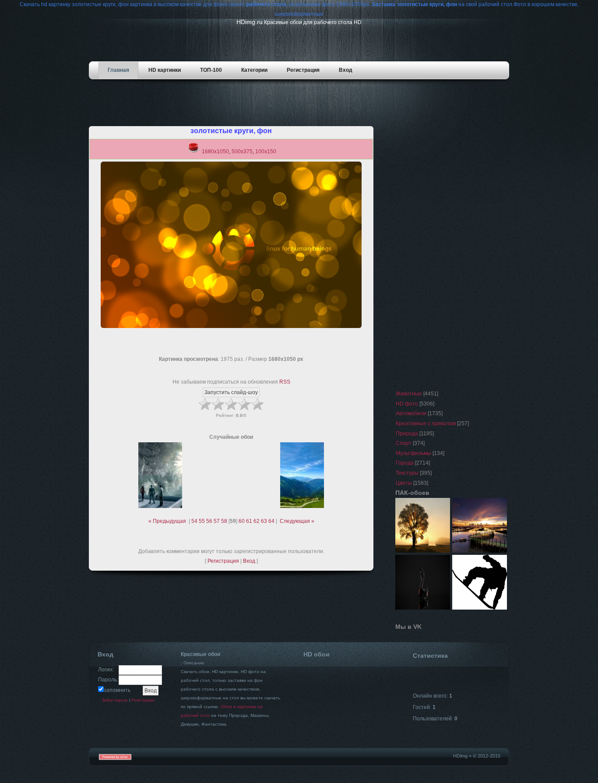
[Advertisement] (301, 106)
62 (256, 521)
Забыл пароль (115, 700)
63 (264, 521)
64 (271, 521)
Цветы (404, 483)
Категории (254, 70)
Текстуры (407, 473)
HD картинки (164, 70)
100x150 (265, 151)
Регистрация (303, 70)
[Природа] (422, 553)
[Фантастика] (422, 610)
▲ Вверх (580, 17)
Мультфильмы (413, 453)
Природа (407, 433)
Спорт (404, 443)
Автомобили (411, 413)
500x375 (242, 151)
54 (194, 521)
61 (249, 521)
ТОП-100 (211, 70)
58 (224, 521)
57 (217, 521)
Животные (409, 394)
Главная (118, 70)
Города (405, 463)
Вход (345, 70)
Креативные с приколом (426, 423)
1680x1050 (215, 151)
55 (202, 521)
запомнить (117, 690)
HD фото (407, 404)
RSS (284, 382)
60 (242, 521)
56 (209, 521)
